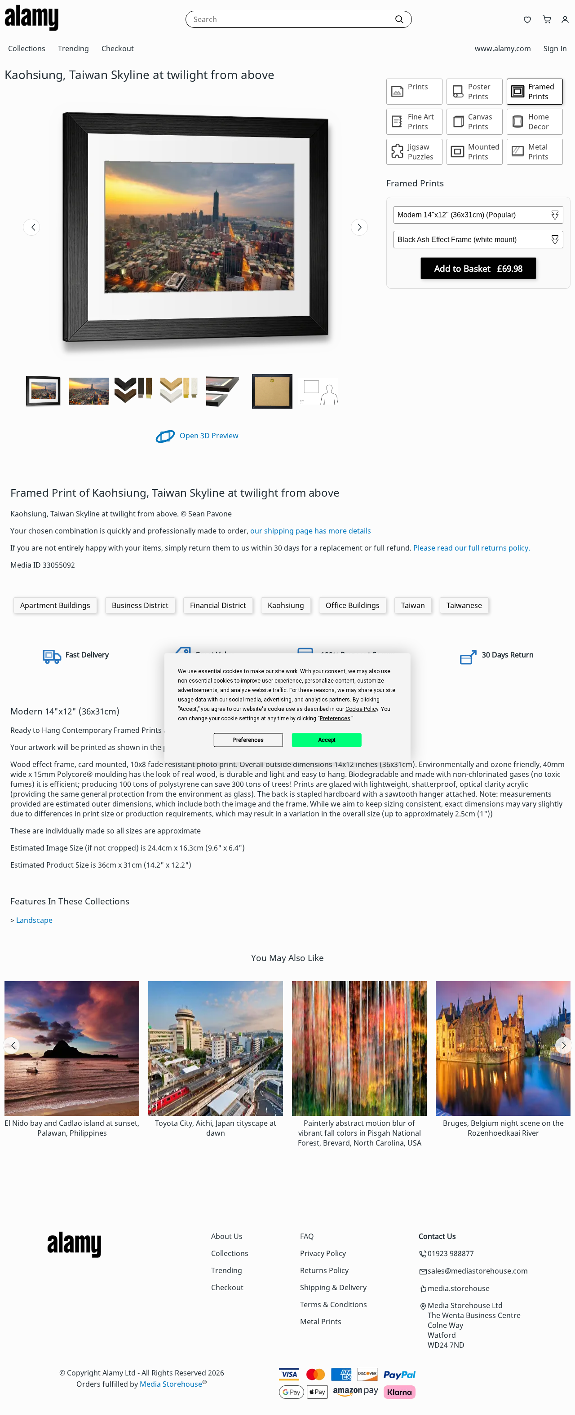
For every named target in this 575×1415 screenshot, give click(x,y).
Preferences (248, 740)
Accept (327, 740)
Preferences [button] (335, 718)
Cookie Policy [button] (361, 708)
